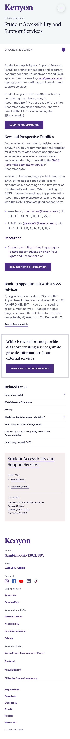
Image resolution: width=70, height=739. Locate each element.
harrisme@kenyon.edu (41, 211)
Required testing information (28, 267)
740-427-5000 (15, 568)
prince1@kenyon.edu (40, 223)
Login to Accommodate (24, 124)
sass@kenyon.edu (50, 78)
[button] (61, 8)
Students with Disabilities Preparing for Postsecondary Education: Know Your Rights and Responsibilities (33, 251)
